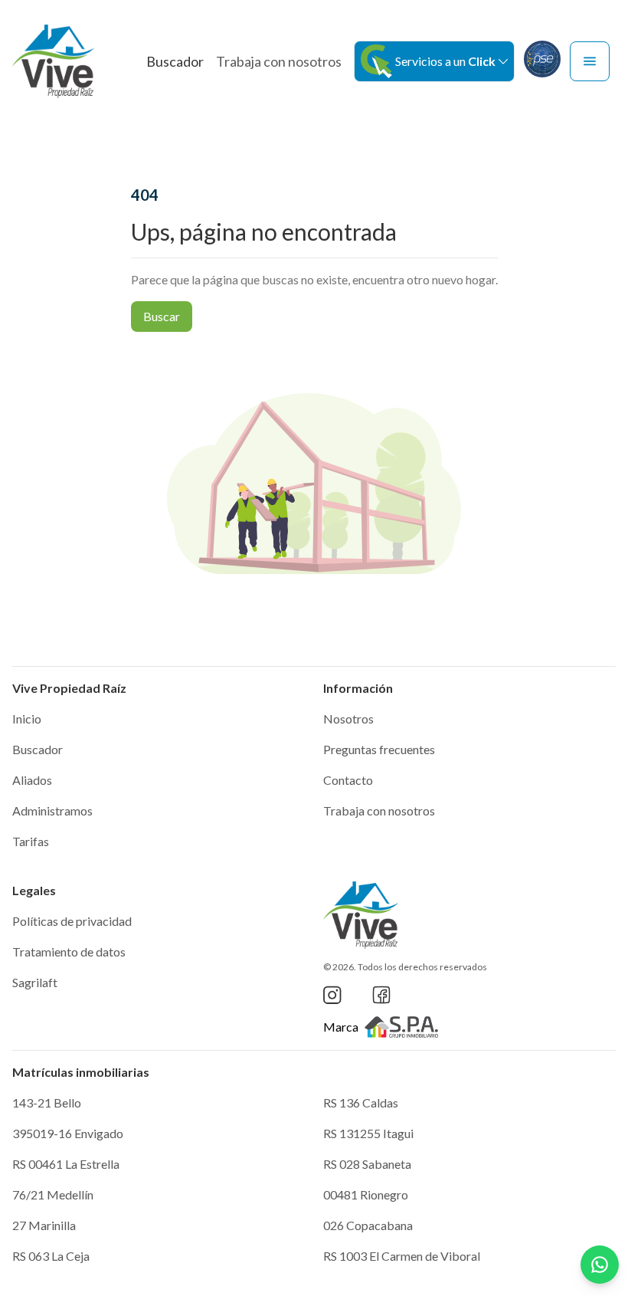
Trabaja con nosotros (279, 61)
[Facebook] (381, 995)
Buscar (161, 316)
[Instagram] (332, 995)
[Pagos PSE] (542, 59)
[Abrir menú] (590, 61)
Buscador (175, 61)
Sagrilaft (34, 982)
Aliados (32, 780)
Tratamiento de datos (69, 951)
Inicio (26, 718)
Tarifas (30, 841)
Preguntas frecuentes (379, 749)
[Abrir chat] (600, 1264)
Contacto (348, 780)
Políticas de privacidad (72, 921)
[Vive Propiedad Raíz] (53, 61)
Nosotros (348, 718)
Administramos (52, 810)
